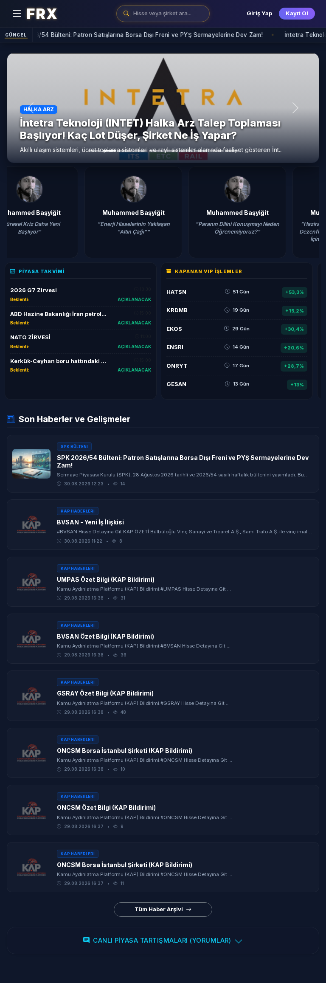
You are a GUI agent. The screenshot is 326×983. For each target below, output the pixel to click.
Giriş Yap (259, 13)
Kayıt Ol (297, 13)
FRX (42, 14)
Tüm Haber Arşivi (159, 909)
